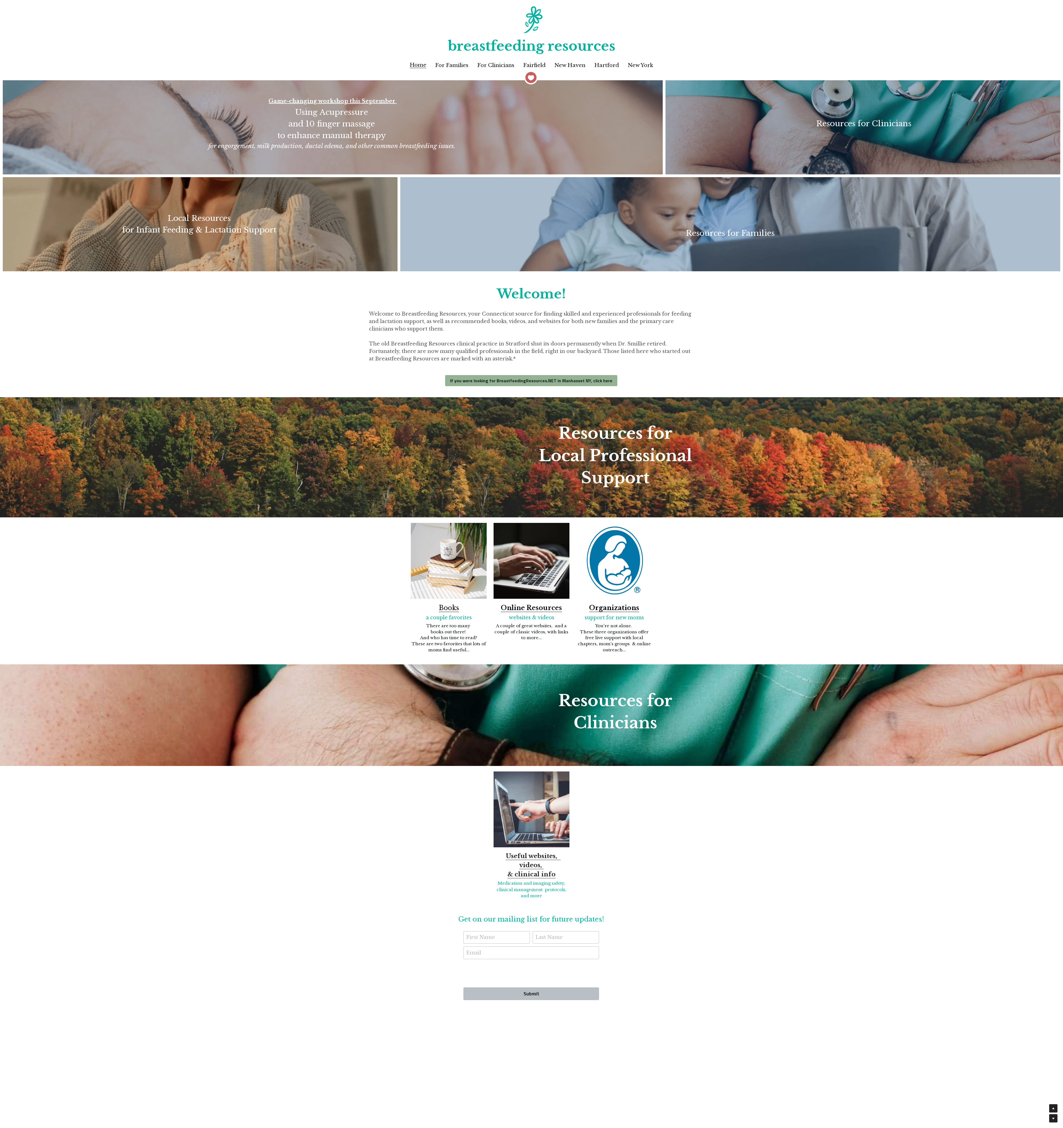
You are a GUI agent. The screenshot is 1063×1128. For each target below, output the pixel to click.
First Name (480, 937)
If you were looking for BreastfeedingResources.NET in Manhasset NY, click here (531, 380)
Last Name (549, 937)
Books (449, 608)
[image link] (449, 561)
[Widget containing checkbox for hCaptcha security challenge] (531, 972)
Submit (531, 993)
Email (473, 953)
